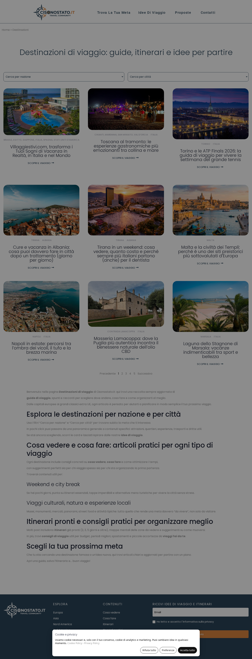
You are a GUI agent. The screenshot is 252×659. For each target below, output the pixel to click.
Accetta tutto (187, 650)
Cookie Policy (74, 643)
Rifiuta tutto (149, 650)
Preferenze (168, 650)
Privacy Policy (91, 643)
